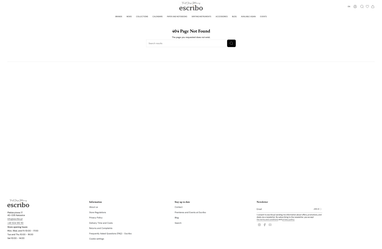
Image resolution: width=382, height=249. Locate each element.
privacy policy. (288, 219)
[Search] (231, 43)
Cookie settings (96, 238)
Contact (178, 207)
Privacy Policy (96, 217)
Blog (177, 217)
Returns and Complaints (100, 228)
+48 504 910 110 (15, 223)
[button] (118, 16)
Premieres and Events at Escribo (190, 212)
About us (93, 207)
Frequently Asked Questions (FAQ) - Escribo (110, 233)
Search (178, 223)
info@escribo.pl (15, 219)
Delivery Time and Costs (101, 223)
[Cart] (372, 6)
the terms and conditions (267, 219)
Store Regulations (97, 212)
